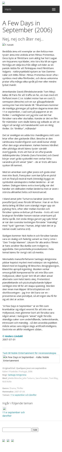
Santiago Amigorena (17, 375)
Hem (8, 9)
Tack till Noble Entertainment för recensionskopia (29, 353)
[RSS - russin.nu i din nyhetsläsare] (12, 440)
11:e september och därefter (23, 395)
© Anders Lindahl (12, 336)
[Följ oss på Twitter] (8, 440)
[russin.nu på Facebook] (3, 440)
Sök (35, 429)
